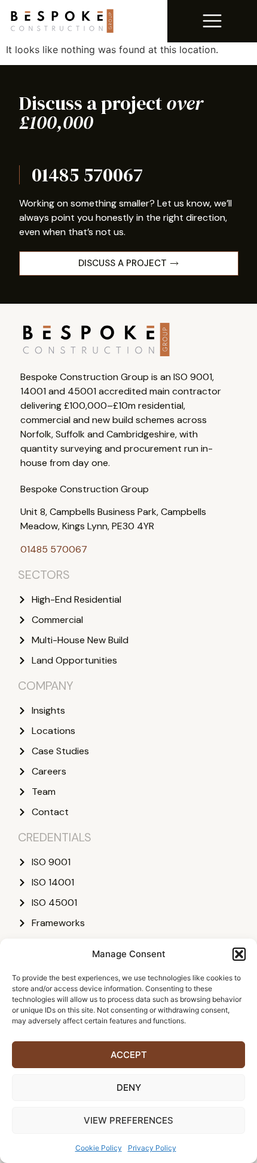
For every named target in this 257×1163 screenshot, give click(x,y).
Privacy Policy (152, 1147)
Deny (129, 1087)
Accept (129, 1054)
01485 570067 (87, 175)
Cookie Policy (98, 1147)
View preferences (128, 1120)
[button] (239, 954)
